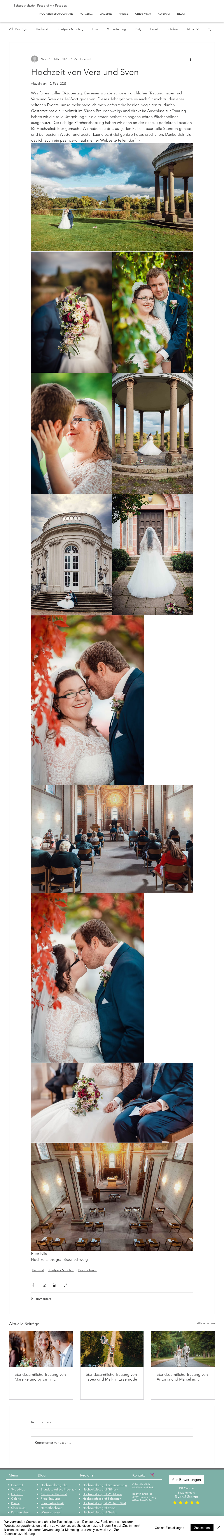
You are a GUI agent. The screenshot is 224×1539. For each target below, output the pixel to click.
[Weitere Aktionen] (190, 59)
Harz (95, 29)
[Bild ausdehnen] (112, 197)
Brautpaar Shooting (70, 29)
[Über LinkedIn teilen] (54, 1285)
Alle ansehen (206, 1323)
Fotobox (172, 29)
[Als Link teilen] (65, 1285)
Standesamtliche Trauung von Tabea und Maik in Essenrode (111, 1377)
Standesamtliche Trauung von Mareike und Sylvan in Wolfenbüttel (40, 1377)
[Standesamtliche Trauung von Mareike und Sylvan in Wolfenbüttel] (41, 1349)
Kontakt (138, 1475)
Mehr (190, 29)
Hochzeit (42, 29)
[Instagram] (152, 1475)
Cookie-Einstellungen (169, 1527)
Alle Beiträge (18, 29)
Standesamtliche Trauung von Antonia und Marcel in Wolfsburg (182, 1377)
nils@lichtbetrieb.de (143, 1487)
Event (154, 29)
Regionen (87, 1475)
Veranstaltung (116, 29)
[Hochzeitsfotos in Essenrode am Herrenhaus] (112, 1349)
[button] (209, 29)
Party (138, 29)
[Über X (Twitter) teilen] (44, 1285)
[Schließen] (218, 1528)
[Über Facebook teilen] (33, 1285)
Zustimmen (202, 1527)
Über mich (18, 1508)
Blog (42, 1475)
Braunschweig (88, 1270)
